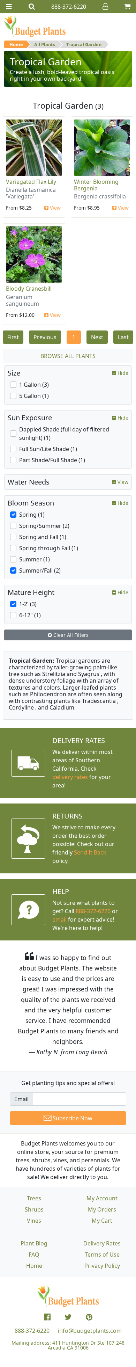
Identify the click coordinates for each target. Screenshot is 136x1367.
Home (16, 44)
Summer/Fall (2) (40, 570)
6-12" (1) (30, 615)
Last (123, 337)
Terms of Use (102, 1254)
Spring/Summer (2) (44, 526)
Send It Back (90, 852)
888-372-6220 (93, 911)
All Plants (44, 44)
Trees (34, 1198)
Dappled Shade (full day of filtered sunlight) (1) (64, 434)
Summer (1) (34, 559)
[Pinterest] (89, 1317)
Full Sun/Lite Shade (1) (48, 449)
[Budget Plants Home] (35, 26)
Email (21, 1099)
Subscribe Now (71, 1118)
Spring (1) (32, 514)
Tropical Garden (83, 44)
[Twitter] (68, 1317)
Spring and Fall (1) (42, 537)
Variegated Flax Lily (31, 182)
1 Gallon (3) (34, 384)
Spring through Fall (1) (48, 548)
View (54, 207)
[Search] (31, 6)
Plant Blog (34, 1243)
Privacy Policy (102, 1266)
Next (97, 337)
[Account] (105, 6)
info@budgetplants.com (90, 1331)
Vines (34, 1220)
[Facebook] (47, 1317)
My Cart (102, 1220)
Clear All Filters (70, 635)
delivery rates (70, 777)
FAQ (34, 1254)
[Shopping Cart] (127, 6)
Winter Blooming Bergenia (96, 185)
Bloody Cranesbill (29, 288)
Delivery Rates (102, 1243)
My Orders (102, 1209)
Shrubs (34, 1209)
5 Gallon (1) (34, 396)
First (13, 337)
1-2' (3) (28, 604)
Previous (44, 337)
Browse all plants (68, 356)
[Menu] (9, 6)
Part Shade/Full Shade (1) (52, 460)
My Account (102, 1198)
